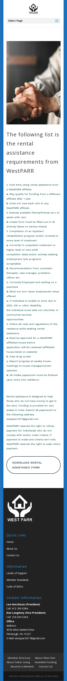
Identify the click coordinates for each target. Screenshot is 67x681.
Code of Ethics (14, 586)
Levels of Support (16, 573)
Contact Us (12, 555)
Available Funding (46, 662)
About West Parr (45, 658)
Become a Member (22, 666)
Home (10, 542)
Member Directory (19, 658)
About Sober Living (18, 662)
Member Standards (17, 580)
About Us (11, 548)
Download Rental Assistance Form (27, 465)
